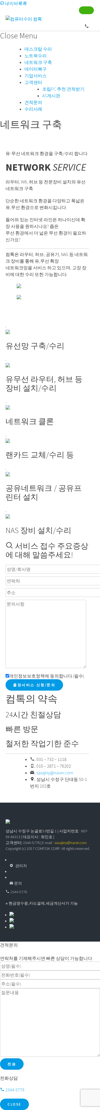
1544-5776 (18, 891)
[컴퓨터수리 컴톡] (24, 19)
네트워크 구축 (38, 62)
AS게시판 (51, 95)
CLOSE (14, 1104)
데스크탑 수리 (38, 49)
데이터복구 (35, 69)
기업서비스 (35, 75)
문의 (17, 883)
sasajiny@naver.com (54, 772)
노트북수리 (35, 55)
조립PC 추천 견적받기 (63, 89)
